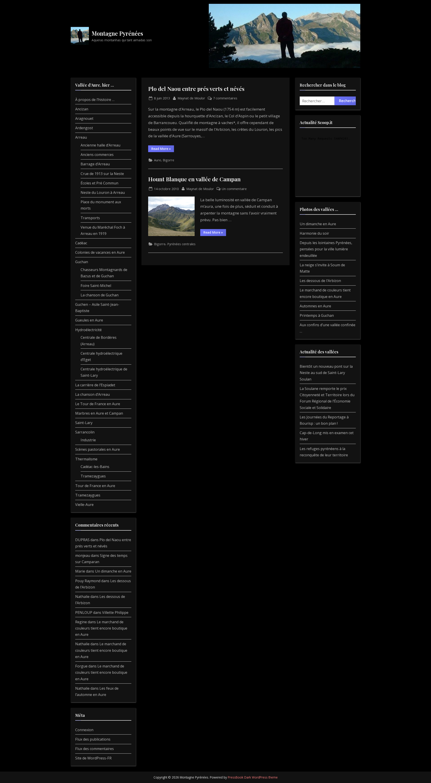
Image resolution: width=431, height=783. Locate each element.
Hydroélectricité (88, 329)
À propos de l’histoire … (94, 99)
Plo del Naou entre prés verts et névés (196, 88)
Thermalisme (86, 459)
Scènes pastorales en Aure (97, 449)
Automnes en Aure (315, 306)
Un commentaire (234, 189)
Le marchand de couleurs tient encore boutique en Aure (101, 628)
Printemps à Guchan (317, 315)
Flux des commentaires (94, 748)
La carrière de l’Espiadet (95, 385)
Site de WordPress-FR (93, 758)
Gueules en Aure (89, 320)
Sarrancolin (85, 432)
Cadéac (81, 243)
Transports (90, 217)
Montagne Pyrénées (117, 33)
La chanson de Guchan (100, 295)
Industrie (88, 439)
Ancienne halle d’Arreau (100, 145)
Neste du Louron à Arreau (103, 192)
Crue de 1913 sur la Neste (102, 173)
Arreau (81, 137)
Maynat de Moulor (191, 98)
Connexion (84, 729)
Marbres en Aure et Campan (99, 413)
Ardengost (84, 127)
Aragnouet (84, 118)
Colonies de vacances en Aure (100, 252)
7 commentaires (225, 98)
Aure (157, 160)
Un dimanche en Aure (113, 571)
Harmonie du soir (314, 233)
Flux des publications (92, 739)
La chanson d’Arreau (92, 394)
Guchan (81, 261)
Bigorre (168, 160)
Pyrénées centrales (181, 244)
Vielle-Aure (84, 504)
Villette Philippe (115, 612)
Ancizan (81, 109)
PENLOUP (83, 612)
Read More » (162, 149)
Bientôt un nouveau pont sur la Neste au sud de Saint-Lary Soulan (326, 373)
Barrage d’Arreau (95, 164)
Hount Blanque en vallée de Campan (194, 179)
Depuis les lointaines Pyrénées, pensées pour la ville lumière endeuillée (326, 249)
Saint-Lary (83, 422)
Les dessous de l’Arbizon (320, 280)
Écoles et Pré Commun (99, 183)
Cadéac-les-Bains (95, 466)
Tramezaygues (93, 476)
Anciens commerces (97, 154)
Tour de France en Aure (95, 485)
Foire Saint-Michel (96, 285)
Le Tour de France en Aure (97, 403)
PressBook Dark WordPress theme (253, 777)
